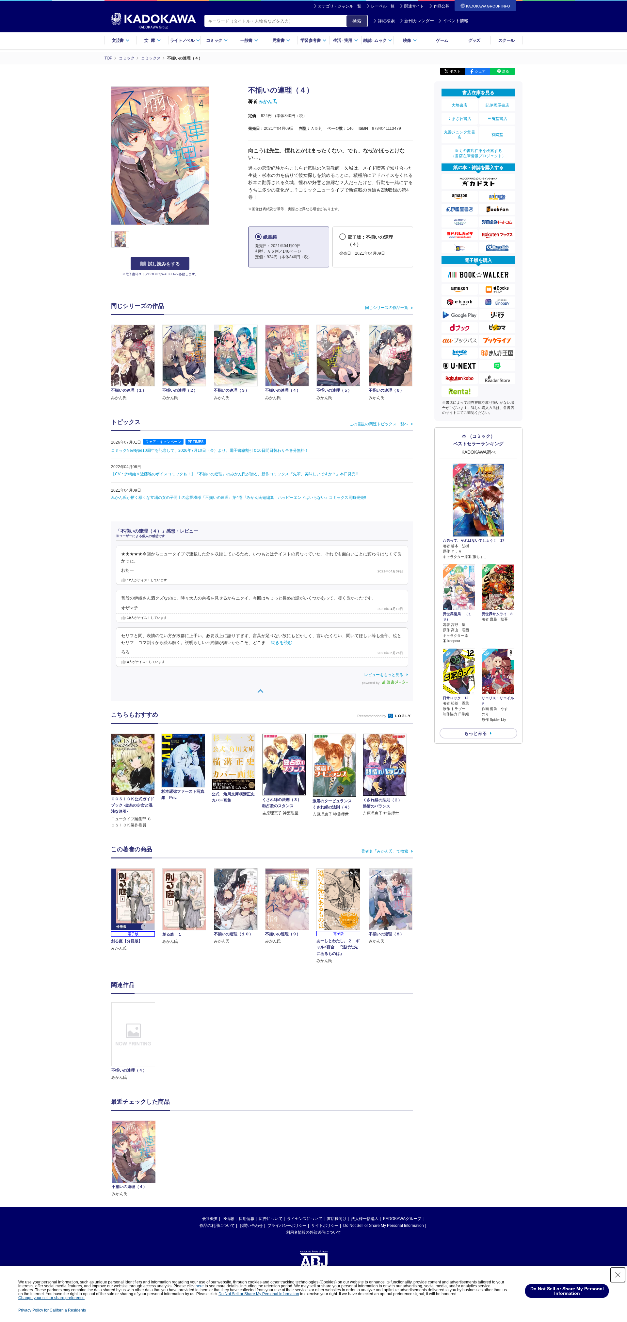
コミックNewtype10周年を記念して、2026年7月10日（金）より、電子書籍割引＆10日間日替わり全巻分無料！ (210, 450)
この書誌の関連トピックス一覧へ (378, 424)
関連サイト (414, 6)
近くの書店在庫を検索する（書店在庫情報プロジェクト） (478, 153)
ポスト (455, 71)
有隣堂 (497, 134)
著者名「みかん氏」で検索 (384, 851)
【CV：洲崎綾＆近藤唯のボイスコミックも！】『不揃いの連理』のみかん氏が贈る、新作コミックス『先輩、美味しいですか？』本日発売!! (234, 474)
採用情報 (246, 1218)
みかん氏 (268, 101)
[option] (137, 1041)
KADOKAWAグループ (402, 1218)
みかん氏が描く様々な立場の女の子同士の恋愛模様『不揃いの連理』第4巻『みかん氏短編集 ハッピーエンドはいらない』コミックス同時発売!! (238, 497)
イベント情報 (455, 20)
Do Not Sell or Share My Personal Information (383, 1226)
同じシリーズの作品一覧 (386, 307)
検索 (357, 21)
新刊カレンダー (419, 20)
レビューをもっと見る (383, 674)
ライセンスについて (304, 1218)
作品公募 (441, 6)
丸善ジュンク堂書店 (459, 135)
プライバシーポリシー (287, 1225)
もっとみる (475, 733)
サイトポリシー (325, 1225)
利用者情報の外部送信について (313, 1232)
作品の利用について (217, 1225)
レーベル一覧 (382, 6)
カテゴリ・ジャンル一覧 (339, 6)
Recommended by (372, 716)
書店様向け (336, 1218)
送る (505, 71)
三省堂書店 (497, 118)
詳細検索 (386, 20)
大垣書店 (459, 105)
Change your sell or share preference (51, 1298)
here (200, 1286)
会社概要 (210, 1218)
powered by (371, 683)
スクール (506, 40)
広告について (270, 1218)
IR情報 (228, 1218)
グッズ (474, 40)
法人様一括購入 (364, 1218)
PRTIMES (195, 442)
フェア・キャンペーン (163, 442)
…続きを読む (279, 642)
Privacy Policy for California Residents (52, 1310)
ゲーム (442, 40)
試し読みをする (164, 263)
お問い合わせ (251, 1225)
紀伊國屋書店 (497, 105)
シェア (480, 71)
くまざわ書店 (459, 118)
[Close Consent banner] (618, 1275)
